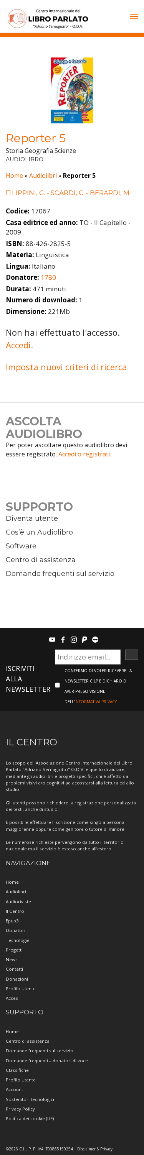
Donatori (15, 930)
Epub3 (12, 921)
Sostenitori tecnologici (30, 1099)
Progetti (14, 950)
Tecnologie (18, 940)
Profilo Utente (21, 988)
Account (14, 1089)
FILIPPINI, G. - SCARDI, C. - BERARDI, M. (68, 193)
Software (21, 546)
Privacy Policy (20, 1109)
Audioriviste (18, 901)
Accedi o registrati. (84, 454)
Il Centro (15, 911)
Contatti (14, 969)
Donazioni (17, 979)
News (12, 959)
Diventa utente (32, 518)
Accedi (13, 998)
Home (14, 175)
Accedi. (19, 345)
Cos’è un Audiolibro (39, 532)
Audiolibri (43, 175)
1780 (48, 277)
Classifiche (17, 1070)
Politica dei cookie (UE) (30, 1118)
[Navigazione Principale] (134, 17)
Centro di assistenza (41, 560)
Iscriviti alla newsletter (28, 679)
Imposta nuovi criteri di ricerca (66, 366)
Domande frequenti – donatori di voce (47, 1060)
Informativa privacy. (96, 701)
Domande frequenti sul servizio (60, 573)
